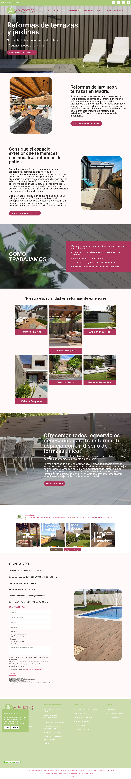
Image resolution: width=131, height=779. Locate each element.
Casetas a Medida (65, 382)
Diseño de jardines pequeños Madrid (51, 717)
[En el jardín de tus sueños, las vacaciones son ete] (28, 535)
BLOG (109, 10)
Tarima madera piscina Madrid (95, 770)
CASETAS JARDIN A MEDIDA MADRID (53, 710)
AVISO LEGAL (110, 709)
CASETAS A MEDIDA (80, 713)
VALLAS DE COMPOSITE (81, 730)
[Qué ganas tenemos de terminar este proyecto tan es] (103, 535)
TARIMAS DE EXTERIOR (81, 726)
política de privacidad (33, 670)
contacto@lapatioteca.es (37, 596)
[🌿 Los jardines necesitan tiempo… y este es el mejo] (78, 535)
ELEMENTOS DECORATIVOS (83, 717)
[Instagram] (118, 2)
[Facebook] (128, 2)
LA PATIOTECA (52, 10)
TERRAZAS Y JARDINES (70, 10)
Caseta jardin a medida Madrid (33, 770)
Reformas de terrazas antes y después (52, 738)
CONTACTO (118, 10)
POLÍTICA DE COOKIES (113, 717)
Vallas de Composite (31, 401)
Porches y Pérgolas (65, 350)
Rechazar (15, 727)
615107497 (16, 2)
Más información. (18, 723)
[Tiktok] (123, 2)
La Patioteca (71, 776)
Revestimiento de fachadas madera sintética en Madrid (76, 773)
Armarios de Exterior (99, 331)
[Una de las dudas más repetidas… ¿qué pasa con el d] (53, 535)
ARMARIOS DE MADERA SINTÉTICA (85, 709)
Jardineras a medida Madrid (54, 722)
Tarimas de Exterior (31, 331)
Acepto (7, 727)
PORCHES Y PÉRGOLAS (81, 722)
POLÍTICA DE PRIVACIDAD (114, 713)
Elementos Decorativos (99, 382)
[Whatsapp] (113, 2)
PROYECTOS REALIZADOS (93, 10)
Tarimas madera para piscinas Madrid (52, 727)
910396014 (9, 2)
